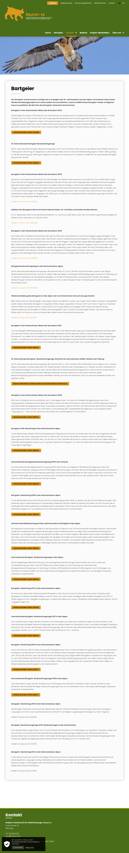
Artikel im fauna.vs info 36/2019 (26, 514)
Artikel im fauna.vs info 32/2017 (26, 669)
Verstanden (19, 847)
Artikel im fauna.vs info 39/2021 (26, 417)
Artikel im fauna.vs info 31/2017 (25, 695)
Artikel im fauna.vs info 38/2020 (26, 450)
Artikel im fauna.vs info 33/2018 (26, 636)
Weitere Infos (29, 847)
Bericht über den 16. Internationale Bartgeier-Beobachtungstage (40, 384)
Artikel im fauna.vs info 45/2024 (24, 201)
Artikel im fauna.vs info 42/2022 (24, 317)
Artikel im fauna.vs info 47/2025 (26, 132)
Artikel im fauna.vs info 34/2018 (26, 607)
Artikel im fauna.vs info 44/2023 (24, 258)
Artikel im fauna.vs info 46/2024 (26, 163)
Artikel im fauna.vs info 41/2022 (26, 347)
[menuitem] (66, 3)
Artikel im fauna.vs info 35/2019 (26, 548)
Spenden (52, 3)
